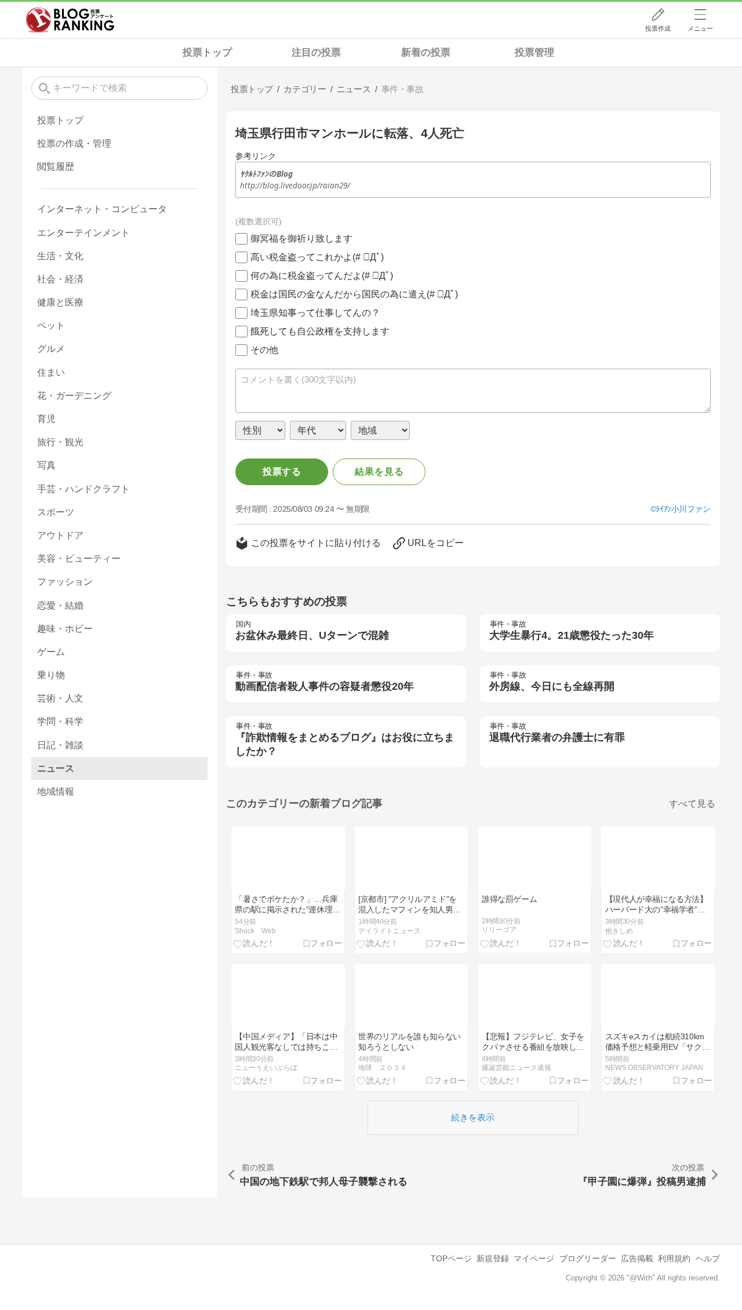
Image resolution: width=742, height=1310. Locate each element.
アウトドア (60, 535)
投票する (282, 471)
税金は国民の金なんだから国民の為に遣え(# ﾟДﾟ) (354, 294)
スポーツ (55, 512)
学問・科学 (60, 721)
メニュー (700, 28)
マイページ (534, 1258)
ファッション (65, 582)
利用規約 (674, 1258)
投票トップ (207, 52)
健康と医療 (60, 302)
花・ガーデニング (74, 396)
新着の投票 (425, 52)
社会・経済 (60, 279)
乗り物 (51, 675)
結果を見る (379, 471)
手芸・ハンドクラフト (83, 489)
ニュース (55, 768)
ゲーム (51, 652)
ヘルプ (708, 1258)
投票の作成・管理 (74, 143)
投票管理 (534, 52)
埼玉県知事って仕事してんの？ (315, 313)
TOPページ (451, 1258)
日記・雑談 (60, 745)
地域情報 (55, 791)
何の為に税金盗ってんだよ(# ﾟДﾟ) (321, 276)
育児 (46, 419)
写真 (46, 465)
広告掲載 (637, 1258)
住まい (51, 372)
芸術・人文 (60, 698)
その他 (264, 350)
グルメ (51, 349)
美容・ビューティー (79, 558)
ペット (51, 325)
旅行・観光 (60, 442)
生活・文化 (60, 256)
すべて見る (692, 804)
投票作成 (658, 28)
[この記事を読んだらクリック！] (254, 943)
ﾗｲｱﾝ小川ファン (683, 509)
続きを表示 (472, 1117)
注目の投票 (316, 52)
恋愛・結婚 (60, 605)
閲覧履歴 (55, 167)
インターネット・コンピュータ (102, 209)
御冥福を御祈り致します (301, 238)
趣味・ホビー (65, 629)
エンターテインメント (83, 233)
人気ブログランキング (70, 20)
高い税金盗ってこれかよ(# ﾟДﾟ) (317, 257)
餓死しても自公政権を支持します (320, 331)
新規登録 (493, 1258)
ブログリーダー (587, 1258)
